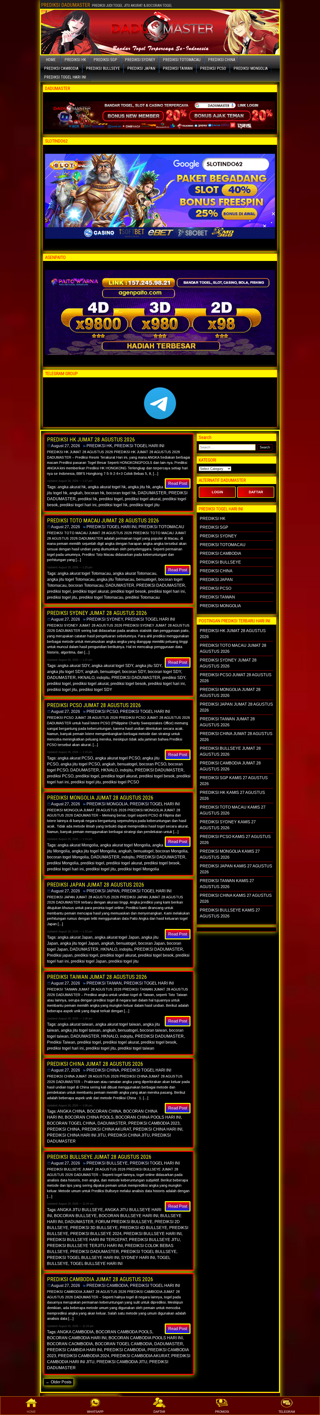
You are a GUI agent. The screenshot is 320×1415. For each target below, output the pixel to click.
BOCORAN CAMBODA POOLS (124, 1332)
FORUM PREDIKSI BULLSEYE (124, 1222)
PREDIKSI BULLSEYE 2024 (96, 1234)
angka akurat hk (72, 487)
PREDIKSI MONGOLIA (251, 68)
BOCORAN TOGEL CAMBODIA (123, 1344)
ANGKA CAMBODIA (75, 1332)
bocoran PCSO (152, 764)
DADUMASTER (152, 493)
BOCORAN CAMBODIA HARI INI (76, 1338)
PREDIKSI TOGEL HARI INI (65, 77)
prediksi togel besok (128, 591)
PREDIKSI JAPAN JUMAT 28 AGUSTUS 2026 (95, 885)
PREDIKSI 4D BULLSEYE (143, 1228)
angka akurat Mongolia (78, 845)
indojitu (103, 677)
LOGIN (217, 492)
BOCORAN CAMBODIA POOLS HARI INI (145, 1338)
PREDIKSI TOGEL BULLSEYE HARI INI (83, 1257)
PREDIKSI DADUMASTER (65, 5)
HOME (31, 1412)
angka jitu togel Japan (79, 943)
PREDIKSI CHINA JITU (129, 1135)
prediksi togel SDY (95, 689)
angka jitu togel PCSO (80, 764)
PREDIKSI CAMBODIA (61, 68)
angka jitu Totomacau (115, 579)
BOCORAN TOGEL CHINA (71, 1123)
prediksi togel (111, 499)
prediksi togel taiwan (136, 1048)
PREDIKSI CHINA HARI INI (157, 1129)
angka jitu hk (139, 487)
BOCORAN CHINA (104, 1111)
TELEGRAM (286, 1412)
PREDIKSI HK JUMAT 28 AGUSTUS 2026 (91, 439)
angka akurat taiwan (75, 1024)
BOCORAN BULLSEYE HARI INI (128, 1216)
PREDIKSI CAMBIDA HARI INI (74, 1350)
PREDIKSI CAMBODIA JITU (121, 1362)
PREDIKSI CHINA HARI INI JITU (76, 1135)
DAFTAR (159, 1412)
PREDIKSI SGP (105, 59)
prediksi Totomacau (142, 597)
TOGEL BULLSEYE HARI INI (96, 1263)
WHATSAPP (95, 1412)
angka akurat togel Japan (116, 937)
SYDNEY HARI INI (138, 1257)
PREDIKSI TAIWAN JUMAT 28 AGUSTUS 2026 (97, 977)
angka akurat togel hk (107, 487)
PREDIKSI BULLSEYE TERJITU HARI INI (85, 1246)
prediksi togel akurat (142, 499)
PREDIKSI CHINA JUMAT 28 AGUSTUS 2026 (95, 1064)
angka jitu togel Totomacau (70, 579)
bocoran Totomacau (86, 585)
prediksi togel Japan (88, 961)
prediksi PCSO (60, 776)
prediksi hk (87, 499)
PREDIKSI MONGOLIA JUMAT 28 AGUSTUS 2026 (100, 798)
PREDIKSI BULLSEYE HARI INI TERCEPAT (87, 1240)
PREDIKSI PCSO (213, 68)
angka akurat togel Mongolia (125, 845)
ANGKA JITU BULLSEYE (80, 1210)
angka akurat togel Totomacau (84, 573)
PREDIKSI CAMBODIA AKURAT (140, 1356)
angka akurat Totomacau (134, 573)
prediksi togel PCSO (121, 782)
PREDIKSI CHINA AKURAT (106, 1129)
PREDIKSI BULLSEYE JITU (154, 1240)
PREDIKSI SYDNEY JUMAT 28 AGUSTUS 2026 (97, 613)
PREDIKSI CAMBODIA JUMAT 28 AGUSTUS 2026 (100, 1279)
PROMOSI (222, 1412)
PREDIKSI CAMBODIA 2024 (83, 1356)
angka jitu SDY (148, 666)
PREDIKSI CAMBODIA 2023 (154, 1123)
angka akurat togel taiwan (118, 1024)
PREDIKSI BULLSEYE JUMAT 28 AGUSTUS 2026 (99, 1157)
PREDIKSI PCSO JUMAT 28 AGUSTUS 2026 (94, 705)
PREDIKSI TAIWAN (177, 68)
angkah (75, 493)
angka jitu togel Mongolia (94, 851)
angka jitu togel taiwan (80, 1030)
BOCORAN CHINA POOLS (89, 1117)
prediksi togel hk (113, 505)
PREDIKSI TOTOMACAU (181, 59)
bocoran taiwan (153, 1030)
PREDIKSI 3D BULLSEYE (94, 1228)
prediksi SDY (173, 677)
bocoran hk (94, 493)
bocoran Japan (151, 943)
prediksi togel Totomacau (101, 597)
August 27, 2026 (65, 446)
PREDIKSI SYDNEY (140, 59)
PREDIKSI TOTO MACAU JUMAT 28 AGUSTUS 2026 (103, 520)
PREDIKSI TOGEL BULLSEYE (148, 1251)
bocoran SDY (134, 671)
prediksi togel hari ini (78, 505)
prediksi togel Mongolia (138, 869)
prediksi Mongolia (62, 863)
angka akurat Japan (75, 937)
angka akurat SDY (74, 666)
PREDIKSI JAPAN (141, 68)
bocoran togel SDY (164, 671)
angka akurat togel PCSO (117, 758)
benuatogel (146, 579)
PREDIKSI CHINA (221, 59)
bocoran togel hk (121, 493)
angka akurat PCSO (75, 758)
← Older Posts (59, 1382)
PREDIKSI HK (75, 59)
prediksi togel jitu (145, 505)
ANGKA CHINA (71, 1111)
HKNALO (86, 677)
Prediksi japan (59, 955)
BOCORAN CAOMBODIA (70, 1344)
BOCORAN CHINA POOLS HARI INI (148, 1117)
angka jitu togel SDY (65, 671)
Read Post (177, 483)
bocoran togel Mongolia (68, 857)
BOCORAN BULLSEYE (75, 1216)
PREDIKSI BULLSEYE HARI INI (153, 1234)
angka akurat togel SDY (112, 666)
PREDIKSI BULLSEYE (103, 68)
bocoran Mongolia (172, 851)
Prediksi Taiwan (61, 1042)
